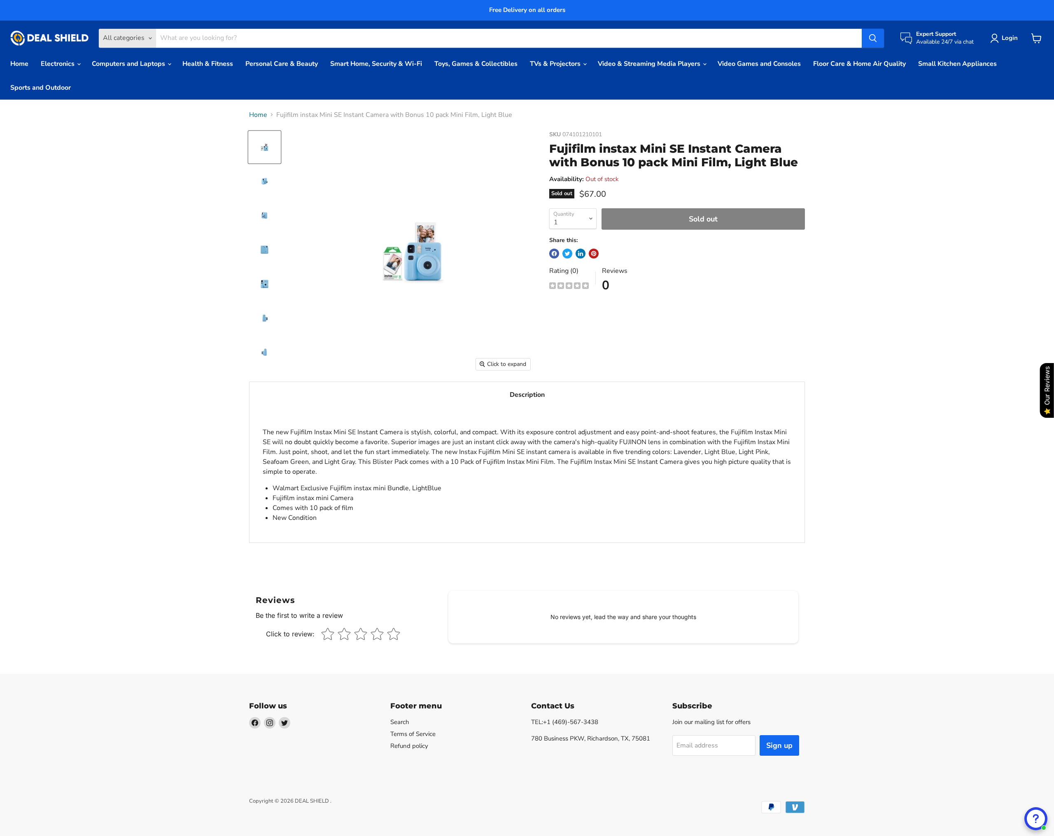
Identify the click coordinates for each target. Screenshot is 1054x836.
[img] (569, 286)
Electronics (58, 63)
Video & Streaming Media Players (650, 63)
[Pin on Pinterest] (594, 253)
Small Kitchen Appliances (957, 63)
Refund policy (409, 746)
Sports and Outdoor (40, 87)
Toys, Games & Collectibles (476, 63)
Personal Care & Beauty (281, 63)
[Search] (873, 38)
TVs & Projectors (556, 63)
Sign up (779, 745)
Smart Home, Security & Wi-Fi (376, 63)
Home (19, 63)
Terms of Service (413, 734)
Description (527, 394)
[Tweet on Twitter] (567, 253)
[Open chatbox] (1035, 818)
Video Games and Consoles (759, 63)
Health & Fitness (207, 63)
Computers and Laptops (129, 63)
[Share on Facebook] (554, 253)
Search (399, 722)
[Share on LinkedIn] (580, 253)
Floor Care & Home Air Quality (859, 63)
